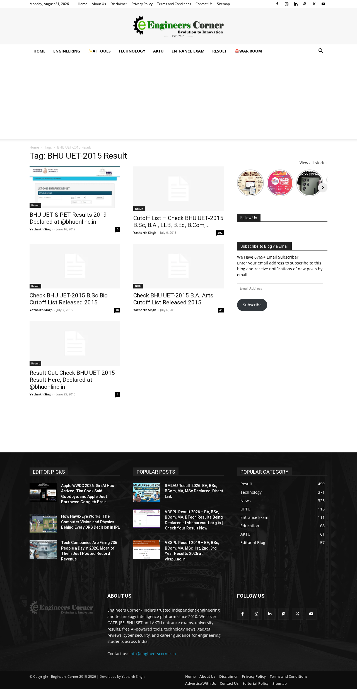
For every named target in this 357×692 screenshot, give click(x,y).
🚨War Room (248, 51)
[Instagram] (286, 4)
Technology (132, 51)
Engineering (66, 51)
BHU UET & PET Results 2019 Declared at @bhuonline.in (68, 218)
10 (117, 310)
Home (82, 3)
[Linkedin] (295, 4)
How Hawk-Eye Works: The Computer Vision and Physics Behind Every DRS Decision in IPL (90, 521)
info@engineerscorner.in (152, 653)
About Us (99, 3)
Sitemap (223, 3)
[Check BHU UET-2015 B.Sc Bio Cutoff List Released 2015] (75, 266)
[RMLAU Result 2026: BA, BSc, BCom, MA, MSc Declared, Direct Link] (146, 492)
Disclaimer (118, 3)
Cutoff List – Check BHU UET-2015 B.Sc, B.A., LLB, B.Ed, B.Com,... (178, 221)
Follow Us (248, 218)
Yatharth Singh (41, 229)
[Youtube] (323, 4)
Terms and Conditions (174, 3)
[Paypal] (305, 4)
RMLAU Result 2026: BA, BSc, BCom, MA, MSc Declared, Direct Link (194, 491)
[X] (314, 4)
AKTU (158, 51)
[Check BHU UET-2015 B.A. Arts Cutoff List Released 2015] (178, 266)
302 (220, 233)
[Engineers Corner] (178, 26)
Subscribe (252, 304)
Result (219, 51)
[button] (320, 51)
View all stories (313, 162)
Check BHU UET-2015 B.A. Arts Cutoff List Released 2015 (173, 299)
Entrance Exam (188, 51)
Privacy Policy (142, 3)
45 (221, 310)
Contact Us (204, 3)
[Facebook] (277, 4)
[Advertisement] (178, 100)
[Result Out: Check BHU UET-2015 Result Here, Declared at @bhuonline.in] (75, 343)
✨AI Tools (99, 51)
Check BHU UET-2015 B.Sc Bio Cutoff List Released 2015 (69, 299)
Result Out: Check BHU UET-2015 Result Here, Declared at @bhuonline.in (72, 379)
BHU (138, 286)
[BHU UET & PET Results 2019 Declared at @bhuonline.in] (75, 187)
